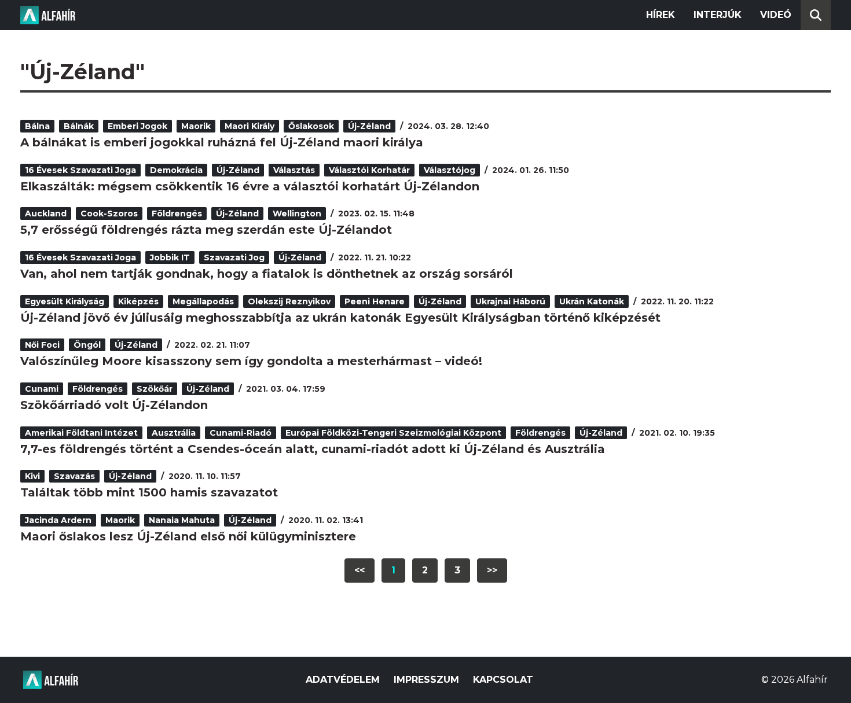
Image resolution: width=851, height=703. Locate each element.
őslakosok (311, 126)
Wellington (297, 213)
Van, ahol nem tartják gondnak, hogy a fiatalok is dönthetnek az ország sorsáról (266, 274)
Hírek (660, 14)
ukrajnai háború (510, 301)
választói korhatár (369, 170)
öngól (87, 345)
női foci (42, 345)
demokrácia (176, 170)
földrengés (177, 213)
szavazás (74, 476)
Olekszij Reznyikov (289, 301)
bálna (37, 126)
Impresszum (426, 679)
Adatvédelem (343, 679)
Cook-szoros (109, 213)
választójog (449, 170)
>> (492, 570)
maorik (196, 126)
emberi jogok (137, 126)
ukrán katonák (591, 301)
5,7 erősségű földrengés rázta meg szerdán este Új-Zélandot (206, 230)
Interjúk (718, 14)
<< (359, 570)
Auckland (46, 213)
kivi (32, 476)
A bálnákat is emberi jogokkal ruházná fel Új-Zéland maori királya (221, 142)
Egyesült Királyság (64, 301)
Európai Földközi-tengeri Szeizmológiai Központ (393, 433)
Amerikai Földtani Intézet (81, 433)
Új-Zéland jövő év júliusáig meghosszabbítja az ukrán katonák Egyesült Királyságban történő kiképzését (340, 318)
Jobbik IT (170, 257)
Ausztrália (174, 433)
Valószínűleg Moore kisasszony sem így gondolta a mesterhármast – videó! (251, 361)
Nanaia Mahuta (182, 520)
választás (294, 170)
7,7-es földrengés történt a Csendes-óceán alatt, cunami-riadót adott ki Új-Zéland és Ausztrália (312, 449)
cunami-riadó (241, 433)
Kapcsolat (503, 679)
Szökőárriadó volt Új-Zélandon (114, 405)
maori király (249, 126)
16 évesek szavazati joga (80, 170)
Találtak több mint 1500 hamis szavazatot (149, 492)
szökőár (155, 389)
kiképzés (138, 301)
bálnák (79, 126)
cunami (41, 389)
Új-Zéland (369, 126)
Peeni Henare (374, 301)
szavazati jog (234, 257)
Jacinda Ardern (58, 520)
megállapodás (203, 301)
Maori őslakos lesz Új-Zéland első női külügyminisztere (188, 536)
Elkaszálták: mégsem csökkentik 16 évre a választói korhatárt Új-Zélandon (249, 186)
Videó (775, 14)
